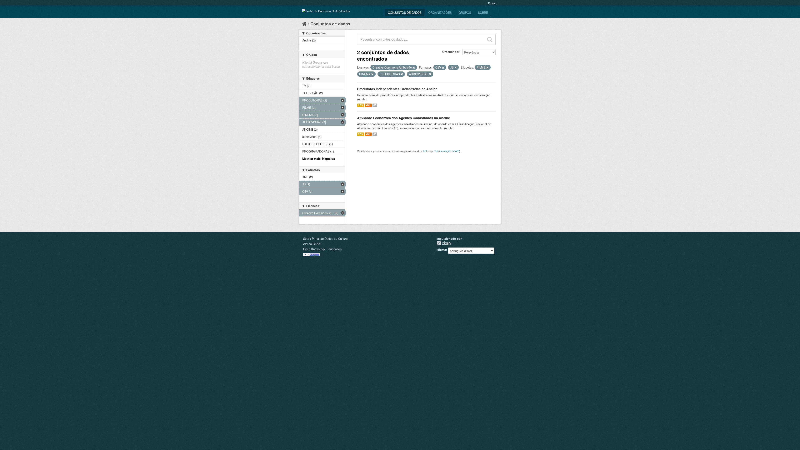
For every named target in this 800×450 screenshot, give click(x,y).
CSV (360, 105)
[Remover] (414, 67)
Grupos (465, 12)
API (425, 151)
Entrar (492, 3)
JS (374, 105)
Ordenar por (450, 52)
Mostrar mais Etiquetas (318, 158)
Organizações (440, 12)
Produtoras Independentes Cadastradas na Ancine (397, 88)
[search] (489, 39)
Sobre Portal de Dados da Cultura (325, 238)
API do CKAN (312, 244)
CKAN (443, 243)
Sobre (483, 12)
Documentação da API (446, 151)
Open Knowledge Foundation (322, 249)
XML (368, 105)
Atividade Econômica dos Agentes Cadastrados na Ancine (403, 117)
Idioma (441, 250)
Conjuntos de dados (404, 12)
